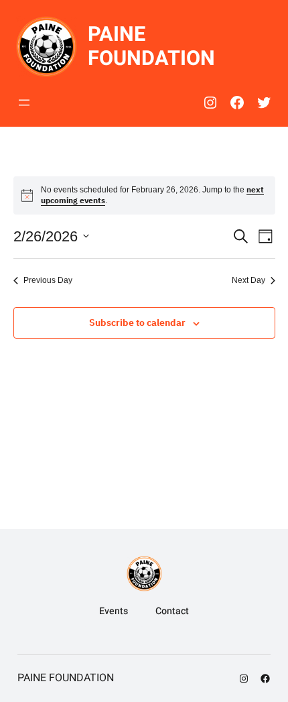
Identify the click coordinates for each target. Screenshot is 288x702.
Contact (172, 611)
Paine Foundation (151, 46)
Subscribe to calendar (137, 322)
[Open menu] (24, 103)
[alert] (144, 195)
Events (113, 611)
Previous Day (47, 280)
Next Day (248, 280)
